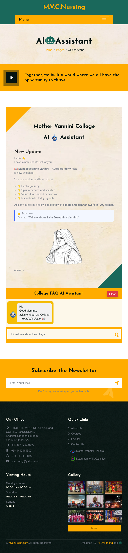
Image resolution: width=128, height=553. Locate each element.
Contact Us (77, 444)
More (94, 528)
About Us (76, 428)
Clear (112, 294)
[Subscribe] (117, 383)
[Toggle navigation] (104, 19)
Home (48, 50)
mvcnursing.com (18, 542)
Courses (76, 433)
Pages (60, 50)
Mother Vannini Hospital (90, 451)
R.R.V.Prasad (105, 542)
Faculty (75, 439)
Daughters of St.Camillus (91, 458)
